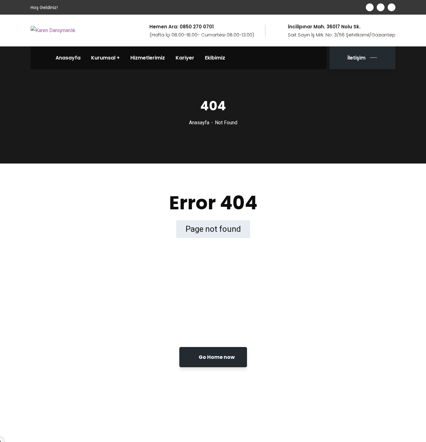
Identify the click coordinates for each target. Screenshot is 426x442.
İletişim (356, 57)
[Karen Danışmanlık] (53, 30)
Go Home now (216, 357)
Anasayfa (199, 123)
